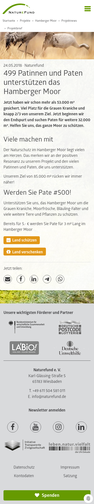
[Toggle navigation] (87, 8)
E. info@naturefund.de (47, 396)
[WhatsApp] (60, 279)
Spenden (50, 495)
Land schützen (24, 240)
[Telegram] (47, 279)
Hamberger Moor (46, 21)
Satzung (70, 476)
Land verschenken (27, 252)
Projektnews (69, 21)
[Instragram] (58, 427)
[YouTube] (35, 427)
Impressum (70, 467)
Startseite (9, 21)
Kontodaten (24, 476)
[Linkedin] (81, 427)
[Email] (7, 279)
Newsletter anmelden (47, 410)
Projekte (25, 21)
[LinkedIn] (34, 279)
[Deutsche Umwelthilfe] (70, 354)
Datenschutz (24, 467)
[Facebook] (21, 279)
